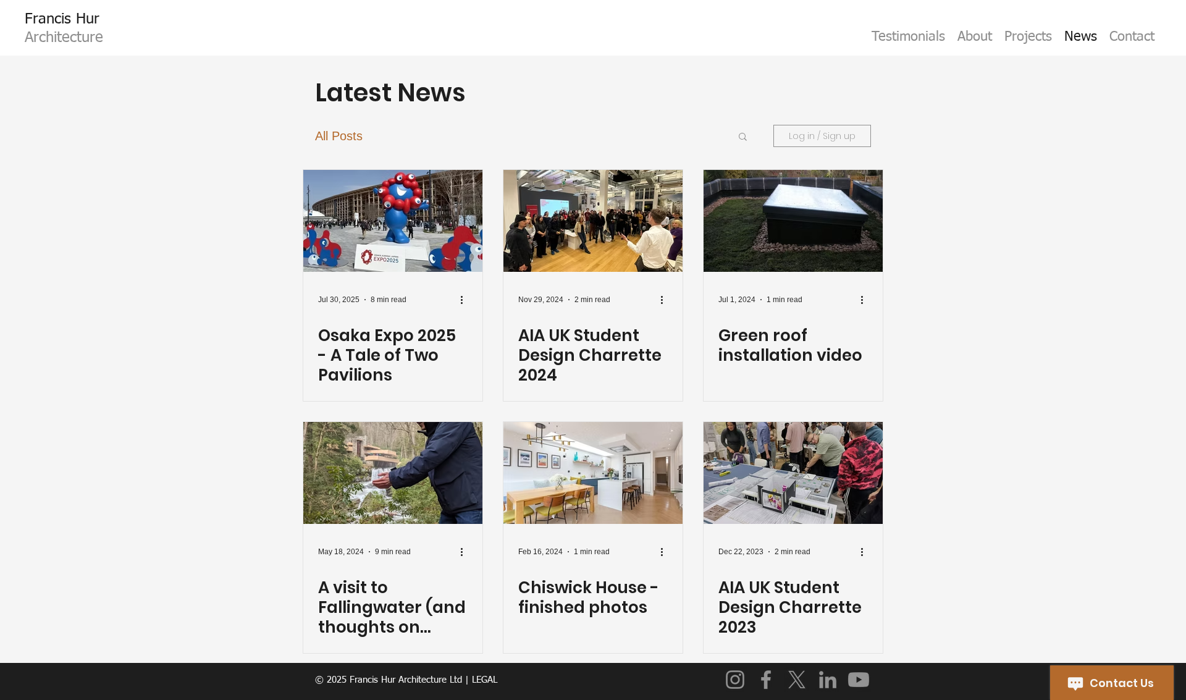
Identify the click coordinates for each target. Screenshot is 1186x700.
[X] (796, 679)
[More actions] (465, 299)
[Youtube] (858, 679)
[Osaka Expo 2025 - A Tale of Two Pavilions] (392, 221)
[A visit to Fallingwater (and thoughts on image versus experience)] (392, 473)
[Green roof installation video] (793, 221)
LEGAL (484, 680)
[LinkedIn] (827, 679)
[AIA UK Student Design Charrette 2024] (593, 221)
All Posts (339, 136)
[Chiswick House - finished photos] (593, 473)
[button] (743, 137)
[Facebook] (766, 679)
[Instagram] (735, 679)
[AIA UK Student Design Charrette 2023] (793, 473)
